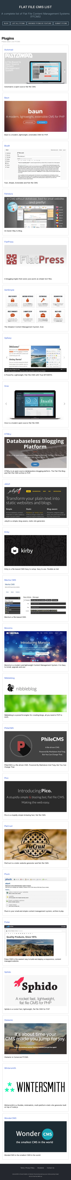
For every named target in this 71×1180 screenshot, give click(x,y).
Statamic (8, 1020)
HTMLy (7, 434)
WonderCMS (10, 1118)
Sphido (7, 972)
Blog (6, 23)
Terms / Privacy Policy (27, 1168)
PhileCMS (9, 728)
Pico (6, 778)
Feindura (8, 194)
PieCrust (8, 826)
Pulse (7, 922)
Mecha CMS (10, 580)
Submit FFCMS (61, 23)
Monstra (8, 628)
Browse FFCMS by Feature (39, 23)
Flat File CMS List (35, 7)
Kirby (6, 532)
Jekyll (7, 484)
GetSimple (9, 290)
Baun (6, 98)
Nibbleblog (9, 678)
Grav (6, 386)
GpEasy (7, 338)
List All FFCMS (18, 23)
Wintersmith (10, 1068)
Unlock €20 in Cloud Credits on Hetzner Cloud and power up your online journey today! (35, 1174)
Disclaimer (40, 1168)
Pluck (7, 874)
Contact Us (50, 1168)
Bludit (7, 146)
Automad (8, 49)
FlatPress (8, 242)
